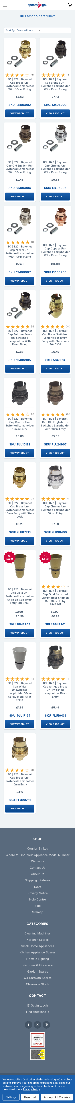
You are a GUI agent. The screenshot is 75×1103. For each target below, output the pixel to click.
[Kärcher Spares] (37, 1054)
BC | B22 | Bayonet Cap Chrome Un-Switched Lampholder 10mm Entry (55, 508)
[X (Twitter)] (37, 1025)
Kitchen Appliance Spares (38, 952)
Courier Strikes (37, 848)
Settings (11, 1097)
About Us (37, 874)
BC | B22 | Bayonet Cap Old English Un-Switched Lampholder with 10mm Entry (55, 423)
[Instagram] (46, 1025)
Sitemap (37, 912)
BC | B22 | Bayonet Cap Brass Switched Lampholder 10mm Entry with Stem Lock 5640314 (55, 337)
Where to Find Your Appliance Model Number (38, 855)
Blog (37, 906)
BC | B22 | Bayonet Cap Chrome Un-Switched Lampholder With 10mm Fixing (55, 167)
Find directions (36, 1012)
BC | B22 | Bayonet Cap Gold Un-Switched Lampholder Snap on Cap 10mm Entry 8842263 (19, 596)
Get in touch (39, 1005)
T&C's (37, 887)
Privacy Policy (31, 1089)
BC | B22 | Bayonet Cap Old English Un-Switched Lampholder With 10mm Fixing (19, 167)
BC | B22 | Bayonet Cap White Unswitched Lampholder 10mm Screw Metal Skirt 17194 (19, 692)
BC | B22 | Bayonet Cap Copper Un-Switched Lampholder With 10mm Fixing (55, 250)
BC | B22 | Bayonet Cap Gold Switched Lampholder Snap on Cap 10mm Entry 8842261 (55, 597)
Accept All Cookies (57, 1097)
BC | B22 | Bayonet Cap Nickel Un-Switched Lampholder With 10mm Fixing (19, 251)
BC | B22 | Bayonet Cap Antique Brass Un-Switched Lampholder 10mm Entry (55, 690)
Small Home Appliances (37, 946)
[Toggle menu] (5, 5)
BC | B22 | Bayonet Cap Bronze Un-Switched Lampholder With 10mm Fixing (55, 84)
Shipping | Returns (37, 880)
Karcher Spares (38, 940)
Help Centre (37, 899)
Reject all (30, 1097)
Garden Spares (37, 971)
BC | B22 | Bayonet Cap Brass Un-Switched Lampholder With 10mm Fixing (19, 84)
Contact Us (37, 867)
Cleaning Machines (38, 933)
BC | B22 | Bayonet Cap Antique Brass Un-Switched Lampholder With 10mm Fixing (19, 337)
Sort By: (10, 30)
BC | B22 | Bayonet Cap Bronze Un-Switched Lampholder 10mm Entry (19, 423)
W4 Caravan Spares (37, 978)
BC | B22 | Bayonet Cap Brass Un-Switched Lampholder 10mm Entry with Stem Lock (19, 509)
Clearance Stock (37, 984)
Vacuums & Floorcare (38, 965)
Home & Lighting (37, 959)
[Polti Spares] (37, 1040)
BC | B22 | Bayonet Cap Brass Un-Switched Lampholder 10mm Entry (19, 779)
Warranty (37, 861)
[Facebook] (28, 1025)
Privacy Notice (37, 893)
